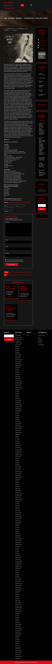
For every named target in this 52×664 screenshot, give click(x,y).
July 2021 (17, 436)
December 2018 (18, 494)
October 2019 (18, 475)
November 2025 (18, 339)
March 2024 (17, 376)
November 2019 (18, 473)
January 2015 (18, 581)
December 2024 (18, 359)
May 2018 (17, 507)
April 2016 (17, 553)
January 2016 (18, 559)
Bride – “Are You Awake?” (11, 287)
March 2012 (17, 645)
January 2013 (18, 626)
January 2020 (18, 469)
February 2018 (18, 512)
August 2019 (17, 479)
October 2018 (18, 497)
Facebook (15, 202)
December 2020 (18, 449)
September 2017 (18, 521)
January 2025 (18, 357)
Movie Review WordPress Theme (22, 662)
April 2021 (17, 441)
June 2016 (17, 549)
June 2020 (17, 460)
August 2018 (17, 501)
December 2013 (18, 605)
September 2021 (18, 432)
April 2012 (17, 643)
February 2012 (18, 646)
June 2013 (17, 617)
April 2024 (17, 374)
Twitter (28, 202)
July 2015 (17, 570)
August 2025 (17, 344)
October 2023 (18, 385)
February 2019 (18, 490)
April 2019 (17, 486)
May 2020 (17, 462)
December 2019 (18, 471)
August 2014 (17, 591)
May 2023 (17, 395)
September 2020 (18, 454)
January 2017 (18, 536)
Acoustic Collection (12, 205)
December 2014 (18, 583)
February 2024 (18, 378)
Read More (10, 296)
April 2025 (17, 352)
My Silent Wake (8, 208)
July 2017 (17, 525)
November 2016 (18, 540)
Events (40, 78)
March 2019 (17, 488)
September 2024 (18, 365)
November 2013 (18, 607)
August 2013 (17, 613)
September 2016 (18, 544)
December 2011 (18, 650)
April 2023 (17, 397)
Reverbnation (22, 202)
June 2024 (17, 370)
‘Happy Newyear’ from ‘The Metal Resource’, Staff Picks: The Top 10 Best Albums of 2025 (42, 129)
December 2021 (18, 426)
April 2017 (17, 531)
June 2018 (17, 505)
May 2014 (17, 596)
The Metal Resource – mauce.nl (9, 5)
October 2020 (18, 452)
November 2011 (18, 652)
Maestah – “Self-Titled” (42, 159)
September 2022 (18, 410)
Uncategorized (41, 344)
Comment (7, 222)
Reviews (10, 211)
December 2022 (18, 404)
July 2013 (17, 615)
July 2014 (17, 592)
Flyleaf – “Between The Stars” (24, 288)
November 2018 (18, 495)
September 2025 (18, 342)
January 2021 (18, 447)
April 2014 (17, 598)
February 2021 (18, 445)
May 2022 (17, 417)
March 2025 (17, 354)
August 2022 (17, 411)
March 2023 (17, 398)
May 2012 (17, 641)
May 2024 (17, 372)
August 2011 (17, 658)
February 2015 (18, 579)
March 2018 (17, 510)
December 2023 (18, 382)
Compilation (21, 205)
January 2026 (18, 335)
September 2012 (18, 633)
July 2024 (17, 369)
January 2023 (18, 402)
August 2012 (17, 635)
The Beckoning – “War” (10, 308)
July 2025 (17, 346)
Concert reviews (40, 74)
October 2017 (18, 520)
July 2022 (17, 413)
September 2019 (18, 477)
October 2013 (18, 609)
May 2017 (17, 529)
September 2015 (18, 566)
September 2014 (18, 589)
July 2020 (17, 458)
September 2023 (18, 387)
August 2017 (17, 523)
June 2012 (17, 639)
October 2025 (18, 341)
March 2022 (17, 421)
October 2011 (18, 654)
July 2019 (17, 480)
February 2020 (18, 467)
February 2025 (18, 355)
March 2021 (17, 443)
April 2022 (17, 419)
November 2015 (18, 563)
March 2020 (17, 466)
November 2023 (18, 383)
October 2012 (18, 632)
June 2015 (17, 572)
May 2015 (17, 574)
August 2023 (17, 389)
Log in (28, 335)
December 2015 (18, 561)
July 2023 (17, 391)
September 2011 (18, 656)
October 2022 (18, 408)
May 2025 (17, 350)
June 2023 (17, 393)
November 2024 (18, 361)
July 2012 (17, 637)
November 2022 (18, 406)
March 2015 (17, 577)
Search (42, 209)
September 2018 (18, 499)
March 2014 (17, 600)
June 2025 (17, 348)
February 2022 (18, 423)
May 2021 (17, 439)
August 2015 (17, 568)
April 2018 (17, 508)
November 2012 (18, 630)
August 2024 (17, 367)
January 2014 (18, 604)
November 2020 (18, 451)
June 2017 (17, 527)
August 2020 (17, 456)
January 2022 (18, 424)
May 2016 (17, 551)
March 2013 (17, 622)
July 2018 (17, 503)
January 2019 (18, 492)
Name (7, 240)
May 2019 (17, 484)
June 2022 (17, 415)
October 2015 (18, 564)
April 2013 (17, 620)
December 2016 (18, 538)
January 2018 (18, 514)
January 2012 (18, 648)
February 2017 (18, 535)
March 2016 (17, 555)
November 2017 (18, 518)
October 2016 (18, 542)
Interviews (41, 81)
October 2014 (18, 587)
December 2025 (18, 337)
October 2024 (18, 363)
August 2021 (17, 434)
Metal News (41, 85)
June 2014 (17, 594)
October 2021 (18, 430)
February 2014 (18, 602)
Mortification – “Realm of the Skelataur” (42, 174)
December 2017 (18, 516)
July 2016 (17, 548)
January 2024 (18, 380)
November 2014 (18, 585)
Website (11, 202)
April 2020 (17, 464)
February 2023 (18, 400)
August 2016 (17, 546)
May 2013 (17, 618)
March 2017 (17, 533)
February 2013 (18, 624)
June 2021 (17, 438)
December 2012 (18, 628)
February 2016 (18, 557)
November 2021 (18, 428)
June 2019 (17, 482)
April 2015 (17, 576)
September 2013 (18, 611)
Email (6, 246)
